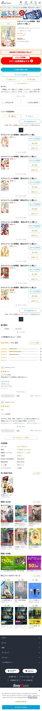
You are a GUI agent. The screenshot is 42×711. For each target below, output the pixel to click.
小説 (8, 23)
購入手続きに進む (22, 69)
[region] (21, 699)
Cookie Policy (32, 697)
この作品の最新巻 (32, 102)
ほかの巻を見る (23, 83)
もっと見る (22, 96)
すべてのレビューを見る (21, 437)
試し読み (32, 79)
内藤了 (16, 602)
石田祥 (2, 525)
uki (7, 602)
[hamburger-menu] (39, 3)
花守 (6, 525)
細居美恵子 (22, 525)
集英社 (19, 455)
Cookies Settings (20, 701)
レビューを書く (21, 35)
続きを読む (22, 392)
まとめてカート (31, 121)
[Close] (39, 690)
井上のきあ (18, 329)
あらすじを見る (22, 152)
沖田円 (30, 549)
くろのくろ (9, 549)
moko (7, 497)
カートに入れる (22, 74)
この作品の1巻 (8, 102)
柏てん (16, 525)
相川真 (16, 549)
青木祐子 (3, 602)
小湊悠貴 (6, 329)
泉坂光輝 (3, 549)
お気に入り (11, 79)
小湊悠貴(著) (20, 28)
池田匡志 (31, 602)
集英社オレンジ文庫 (25, 30)
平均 (12, 343)
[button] (27, 680)
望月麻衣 (31, 525)
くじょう (21, 549)
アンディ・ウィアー (6, 628)
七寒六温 (36, 602)
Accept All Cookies (21, 707)
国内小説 (24, 446)
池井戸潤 (31, 628)
